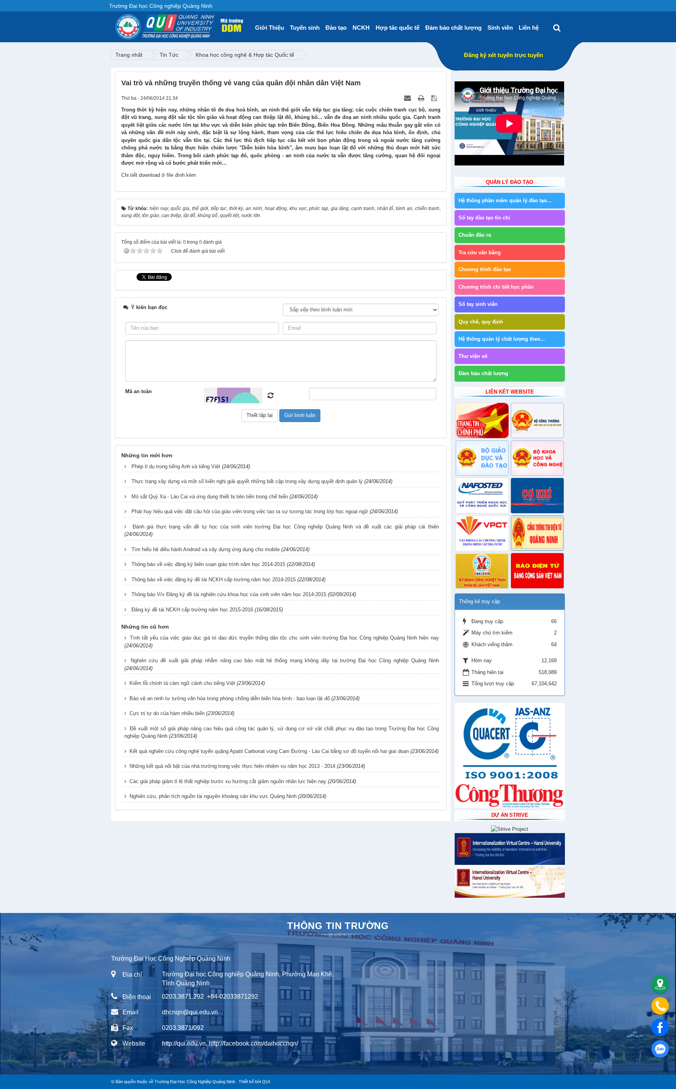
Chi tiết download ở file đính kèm (158, 175)
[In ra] (422, 98)
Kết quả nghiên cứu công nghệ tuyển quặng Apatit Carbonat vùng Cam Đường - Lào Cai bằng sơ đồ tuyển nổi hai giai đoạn (269, 751)
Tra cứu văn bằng (479, 252)
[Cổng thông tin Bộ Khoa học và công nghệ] (537, 458)
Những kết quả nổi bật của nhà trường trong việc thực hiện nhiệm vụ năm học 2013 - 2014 (232, 766)
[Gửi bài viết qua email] (408, 98)
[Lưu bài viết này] (435, 98)
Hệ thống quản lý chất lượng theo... (501, 339)
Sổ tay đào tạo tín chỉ (484, 218)
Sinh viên (500, 27)
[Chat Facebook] (660, 1027)
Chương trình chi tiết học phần (496, 287)
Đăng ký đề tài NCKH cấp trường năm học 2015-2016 (192, 610)
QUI (266, 1081)
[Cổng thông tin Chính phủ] (482, 420)
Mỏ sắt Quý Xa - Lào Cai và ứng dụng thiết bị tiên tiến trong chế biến (209, 497)
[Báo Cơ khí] (537, 496)
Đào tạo (336, 27)
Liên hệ (529, 27)
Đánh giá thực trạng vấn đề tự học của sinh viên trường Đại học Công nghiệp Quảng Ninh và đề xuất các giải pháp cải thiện (286, 527)
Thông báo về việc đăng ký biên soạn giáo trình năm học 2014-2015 (208, 564)
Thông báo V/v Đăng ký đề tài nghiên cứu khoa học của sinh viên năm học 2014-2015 (228, 594)
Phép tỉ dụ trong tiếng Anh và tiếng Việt (175, 466)
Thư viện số (472, 356)
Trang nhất (128, 55)
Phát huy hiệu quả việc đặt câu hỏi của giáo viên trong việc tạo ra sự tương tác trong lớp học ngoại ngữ (249, 511)
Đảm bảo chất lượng (453, 27)
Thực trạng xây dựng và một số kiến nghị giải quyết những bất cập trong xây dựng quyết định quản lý (247, 481)
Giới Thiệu (269, 27)
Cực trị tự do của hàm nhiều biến (167, 713)
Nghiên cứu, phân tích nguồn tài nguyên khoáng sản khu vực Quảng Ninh (213, 796)
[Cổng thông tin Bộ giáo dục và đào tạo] (482, 458)
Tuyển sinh (305, 27)
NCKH (361, 27)
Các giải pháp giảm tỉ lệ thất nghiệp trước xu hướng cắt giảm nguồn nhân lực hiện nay (227, 781)
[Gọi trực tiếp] (660, 1006)
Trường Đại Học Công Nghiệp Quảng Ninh (195, 1081)
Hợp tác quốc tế (397, 27)
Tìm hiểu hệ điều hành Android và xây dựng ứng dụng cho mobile (205, 549)
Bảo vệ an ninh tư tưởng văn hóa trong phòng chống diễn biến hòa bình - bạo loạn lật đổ (229, 698)
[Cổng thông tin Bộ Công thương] (537, 420)
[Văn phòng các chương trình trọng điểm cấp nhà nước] (482, 533)
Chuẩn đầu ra (474, 235)
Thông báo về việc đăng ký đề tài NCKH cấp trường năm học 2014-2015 (213, 579)
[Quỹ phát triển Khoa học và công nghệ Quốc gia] (482, 496)
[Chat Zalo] (660, 1049)
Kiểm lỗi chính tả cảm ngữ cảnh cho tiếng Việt (182, 683)
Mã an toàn (138, 391)
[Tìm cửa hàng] (660, 984)
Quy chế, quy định (480, 322)
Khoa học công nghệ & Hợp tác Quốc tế (245, 55)
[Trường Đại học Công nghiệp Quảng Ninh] (115, 24)
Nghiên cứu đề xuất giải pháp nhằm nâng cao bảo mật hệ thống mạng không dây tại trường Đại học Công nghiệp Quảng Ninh (285, 660)
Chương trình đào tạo (484, 269)
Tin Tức (169, 55)
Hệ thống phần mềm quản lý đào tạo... (505, 200)
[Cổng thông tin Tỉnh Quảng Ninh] (537, 533)
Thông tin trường (338, 925)
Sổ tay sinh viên (478, 304)
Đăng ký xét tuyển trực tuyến (503, 55)
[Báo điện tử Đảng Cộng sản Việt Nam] (537, 571)
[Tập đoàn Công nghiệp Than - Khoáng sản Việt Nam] (482, 571)
